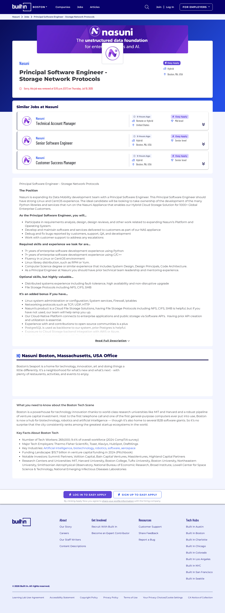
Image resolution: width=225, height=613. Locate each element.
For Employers (195, 7)
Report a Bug (147, 539)
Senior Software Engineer (54, 142)
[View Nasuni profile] (112, 39)
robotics (101, 448)
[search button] (147, 7)
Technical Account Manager (56, 123)
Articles (94, 7)
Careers (64, 533)
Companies (63, 7)
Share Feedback (148, 533)
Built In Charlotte (196, 539)
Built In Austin (195, 526)
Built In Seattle (195, 578)
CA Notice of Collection (200, 597)
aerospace (128, 448)
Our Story (66, 526)
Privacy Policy (110, 597)
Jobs (80, 7)
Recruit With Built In (104, 526)
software (114, 448)
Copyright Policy (89, 597)
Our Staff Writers (70, 539)
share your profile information (118, 501)
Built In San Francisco (199, 572)
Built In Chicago (196, 546)
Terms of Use (130, 597)
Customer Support (150, 526)
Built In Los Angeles (198, 559)
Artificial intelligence (58, 448)
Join (159, 7)
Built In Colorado (196, 552)
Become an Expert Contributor (111, 533)
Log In (170, 7)
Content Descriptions (73, 546)
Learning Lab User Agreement (28, 597)
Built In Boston (195, 533)
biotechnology (83, 448)
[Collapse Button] (203, 124)
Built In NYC (193, 565)
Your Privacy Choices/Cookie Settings (163, 597)
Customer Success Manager (56, 162)
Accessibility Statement (62, 597)
